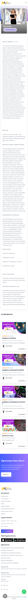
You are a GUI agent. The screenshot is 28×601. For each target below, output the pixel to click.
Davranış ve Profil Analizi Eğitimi (9, 563)
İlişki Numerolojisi (7, 435)
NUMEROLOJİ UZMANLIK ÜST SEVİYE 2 (13, 403)
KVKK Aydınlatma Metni (7, 508)
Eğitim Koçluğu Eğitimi (7, 560)
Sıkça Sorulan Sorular (6, 511)
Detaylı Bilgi (22, 349)
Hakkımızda (4, 496)
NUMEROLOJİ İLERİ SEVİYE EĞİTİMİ (13, 370)
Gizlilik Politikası (5, 506)
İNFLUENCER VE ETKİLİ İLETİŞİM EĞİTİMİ (12, 548)
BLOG (2, 503)
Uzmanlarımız (4, 498)
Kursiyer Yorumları (6, 501)
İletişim (3, 513)
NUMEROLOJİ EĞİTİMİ (9, 338)
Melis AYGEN (9, 346)
